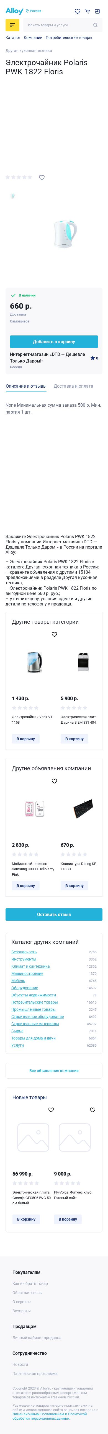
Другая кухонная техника (29, 50)
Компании (33, 37)
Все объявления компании (54, 1070)
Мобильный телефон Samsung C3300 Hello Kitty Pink (33, 869)
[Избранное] (77, 11)
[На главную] (15, 11)
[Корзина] (87, 11)
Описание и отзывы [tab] (26, 386)
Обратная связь (27, 1292)
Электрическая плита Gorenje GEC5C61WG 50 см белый (31, 1197)
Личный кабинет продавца (36, 1337)
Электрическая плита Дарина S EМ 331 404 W (80, 719)
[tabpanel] (54, 409)
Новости (20, 1364)
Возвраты (21, 1311)
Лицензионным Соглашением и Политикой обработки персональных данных (49, 1416)
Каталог (13, 37)
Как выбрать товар (30, 1283)
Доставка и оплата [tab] (73, 386)
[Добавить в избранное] (42, 177)
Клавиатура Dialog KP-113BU (79, 866)
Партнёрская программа (35, 1373)
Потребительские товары (69, 37)
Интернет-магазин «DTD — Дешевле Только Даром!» (47, 358)
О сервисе (21, 1302)
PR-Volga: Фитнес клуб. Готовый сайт (73, 1195)
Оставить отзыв (54, 914)
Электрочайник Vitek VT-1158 (32, 719)
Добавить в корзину (54, 341)
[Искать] (95, 25)
